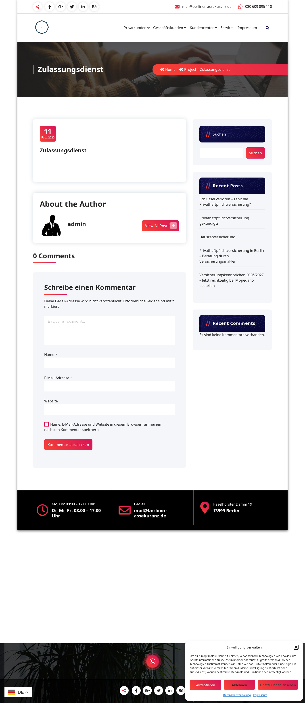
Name (50, 354)
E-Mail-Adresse (58, 377)
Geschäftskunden (168, 27)
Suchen (219, 134)
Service (227, 27)
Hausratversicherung (217, 236)
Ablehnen (239, 685)
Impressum (260, 695)
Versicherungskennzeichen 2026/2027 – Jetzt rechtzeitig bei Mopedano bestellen (231, 280)
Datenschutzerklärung (237, 695)
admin (76, 224)
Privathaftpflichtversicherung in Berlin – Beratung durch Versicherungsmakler (231, 256)
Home (169, 69)
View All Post (156, 225)
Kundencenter (202, 27)
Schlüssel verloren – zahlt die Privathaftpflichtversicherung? (225, 202)
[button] (296, 647)
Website (51, 401)
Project (189, 69)
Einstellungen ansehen (278, 685)
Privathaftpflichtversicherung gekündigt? (224, 221)
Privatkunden (135, 27)
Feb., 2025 (47, 133)
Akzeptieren (205, 685)
